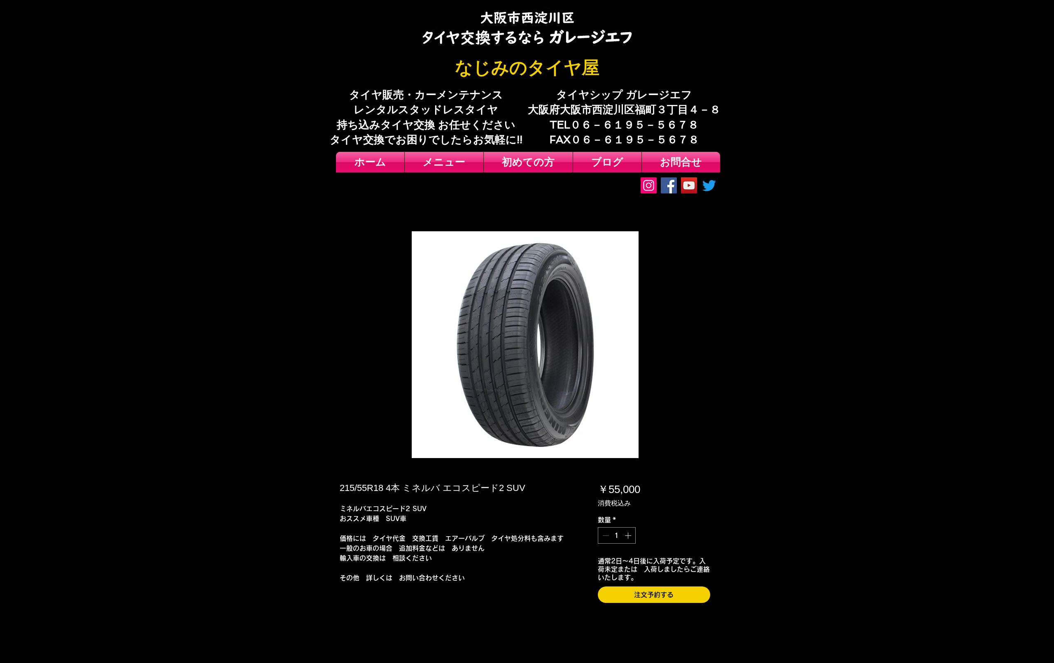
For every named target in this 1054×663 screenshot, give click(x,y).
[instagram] (649, 185)
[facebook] (669, 185)
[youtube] (689, 185)
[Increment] (628, 535)
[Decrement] (605, 535)
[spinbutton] (617, 535)
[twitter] (709, 185)
